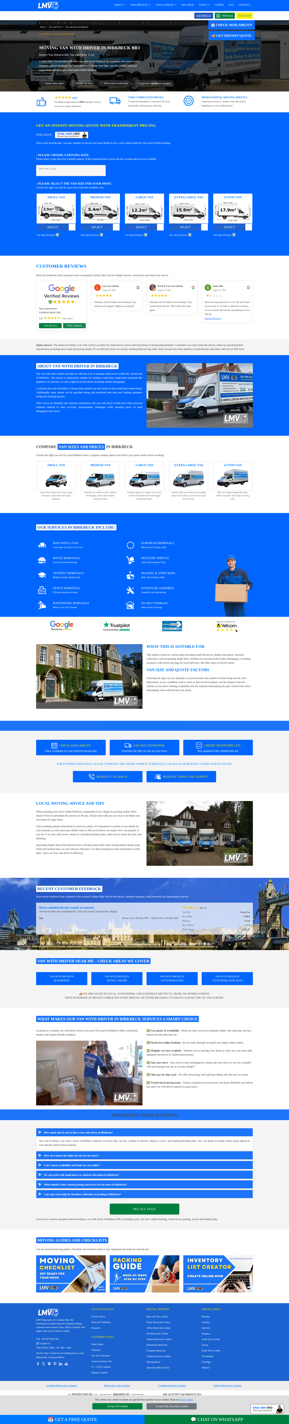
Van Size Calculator (100, 1355)
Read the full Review (213, 318)
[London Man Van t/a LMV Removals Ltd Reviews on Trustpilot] (117, 626)
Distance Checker (99, 1372)
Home (42, 27)
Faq (231, 5)
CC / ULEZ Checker (101, 1367)
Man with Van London (157, 1316)
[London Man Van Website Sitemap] (66, 1363)
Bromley (206, 1316)
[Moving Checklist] (71, 1273)
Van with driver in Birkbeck (68, 853)
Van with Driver (55, 27)
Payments (95, 1350)
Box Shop (187, 5)
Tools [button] (203, 5)
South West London (211, 1350)
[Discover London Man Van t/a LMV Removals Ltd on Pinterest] (55, 1363)
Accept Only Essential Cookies (171, 1406)
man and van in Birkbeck (92, 61)
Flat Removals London (157, 1333)
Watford (205, 1367)
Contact (244, 5)
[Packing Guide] (144, 1273)
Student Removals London (159, 1339)
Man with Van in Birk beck (229, 349)
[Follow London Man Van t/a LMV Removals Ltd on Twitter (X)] (43, 1363)
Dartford (206, 1328)
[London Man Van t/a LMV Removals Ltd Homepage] (48, 5)
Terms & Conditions (101, 1322)
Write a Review (74, 325)
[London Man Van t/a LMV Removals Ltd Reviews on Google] (61, 626)
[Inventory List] (218, 1273)
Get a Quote (244, 15)
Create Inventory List (101, 1361)
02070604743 (203, 15)
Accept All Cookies (117, 1406)
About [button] (118, 5)
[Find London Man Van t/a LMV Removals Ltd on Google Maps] (49, 1363)
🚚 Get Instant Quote (231, 35)
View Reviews (50, 325)
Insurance (95, 1328)
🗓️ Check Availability (231, 25)
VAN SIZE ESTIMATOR (145, 748)
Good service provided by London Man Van (64, 907)
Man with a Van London (117, 1385)
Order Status (97, 1344)
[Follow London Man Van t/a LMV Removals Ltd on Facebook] (37, 1363)
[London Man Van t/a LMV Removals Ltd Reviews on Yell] (227, 626)
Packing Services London (159, 1356)
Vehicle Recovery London (227, 1385)
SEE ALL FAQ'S (144, 1209)
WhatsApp (227, 15)
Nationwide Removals (157, 1345)
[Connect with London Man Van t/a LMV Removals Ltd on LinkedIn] (60, 1363)
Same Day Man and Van (158, 1367)
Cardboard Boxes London (172, 1385)
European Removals (156, 1350)
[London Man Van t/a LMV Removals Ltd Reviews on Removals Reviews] (172, 626)
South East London (211, 1339)
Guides (219, 5)
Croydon (206, 1322)
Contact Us (43, 1343)
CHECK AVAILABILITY (70, 748)
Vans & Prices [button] (165, 5)
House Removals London (158, 1322)
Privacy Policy (98, 1316)
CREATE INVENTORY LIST (219, 748)
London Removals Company (61, 1385)
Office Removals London (158, 1328)
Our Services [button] (139, 5)
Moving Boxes (153, 1362)
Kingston (206, 1333)
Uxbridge (206, 1362)
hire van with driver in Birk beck (109, 403)
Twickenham (208, 1356)
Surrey (205, 1345)
